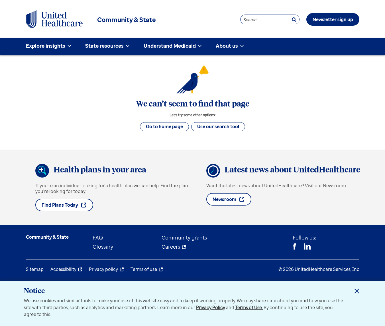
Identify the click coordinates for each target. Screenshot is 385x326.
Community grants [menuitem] (184, 237)
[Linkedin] (307, 247)
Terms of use (144, 269)
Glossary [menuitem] (103, 246)
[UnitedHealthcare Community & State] (54, 19)
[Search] (294, 19)
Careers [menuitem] (171, 246)
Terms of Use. (249, 307)
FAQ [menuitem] (98, 237)
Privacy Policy (210, 307)
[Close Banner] (357, 291)
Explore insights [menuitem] (45, 45)
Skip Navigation (192, 0)
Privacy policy (103, 269)
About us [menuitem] (227, 45)
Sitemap (35, 269)
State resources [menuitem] (104, 45)
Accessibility (63, 269)
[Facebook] (294, 247)
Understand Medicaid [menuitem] (170, 45)
